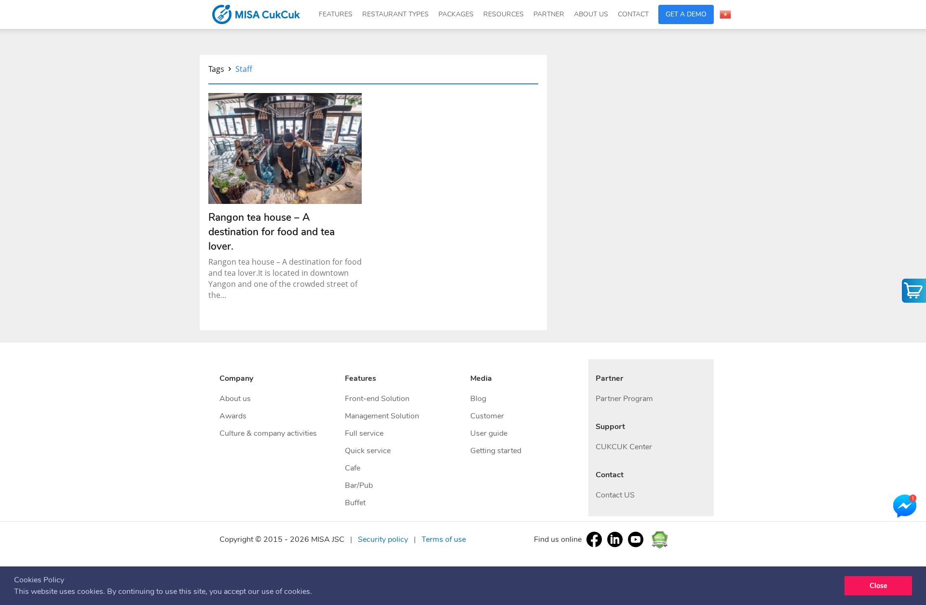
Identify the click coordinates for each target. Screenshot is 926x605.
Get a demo (686, 14)
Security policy (383, 539)
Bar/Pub (359, 485)
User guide (488, 433)
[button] (315, 592)
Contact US (615, 495)
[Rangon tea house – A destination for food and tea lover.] (285, 148)
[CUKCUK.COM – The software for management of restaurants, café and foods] (256, 14)
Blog (478, 398)
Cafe (352, 468)
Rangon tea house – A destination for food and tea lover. (271, 232)
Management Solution (382, 416)
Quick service (368, 450)
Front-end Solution (377, 398)
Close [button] (878, 586)
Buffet (355, 502)
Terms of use (444, 539)
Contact (633, 14)
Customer (487, 416)
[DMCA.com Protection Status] (659, 539)
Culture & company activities (268, 433)
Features (336, 14)
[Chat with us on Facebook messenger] (904, 506)
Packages (456, 14)
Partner (548, 14)
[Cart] (914, 291)
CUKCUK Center (624, 447)
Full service (364, 433)
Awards (232, 416)
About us (235, 398)
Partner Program (624, 398)
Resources (503, 14)
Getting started (495, 450)
